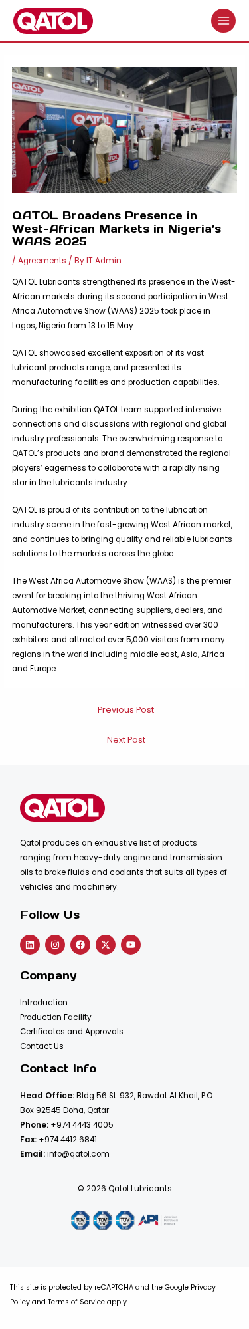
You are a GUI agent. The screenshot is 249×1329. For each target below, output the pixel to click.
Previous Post (126, 709)
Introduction (44, 1002)
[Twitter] (106, 945)
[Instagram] (55, 945)
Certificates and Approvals (72, 1032)
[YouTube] (131, 945)
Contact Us (42, 1046)
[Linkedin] (30, 945)
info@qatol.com (78, 1154)
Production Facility (56, 1017)
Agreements (42, 260)
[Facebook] (80, 945)
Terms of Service (76, 1302)
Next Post (126, 739)
